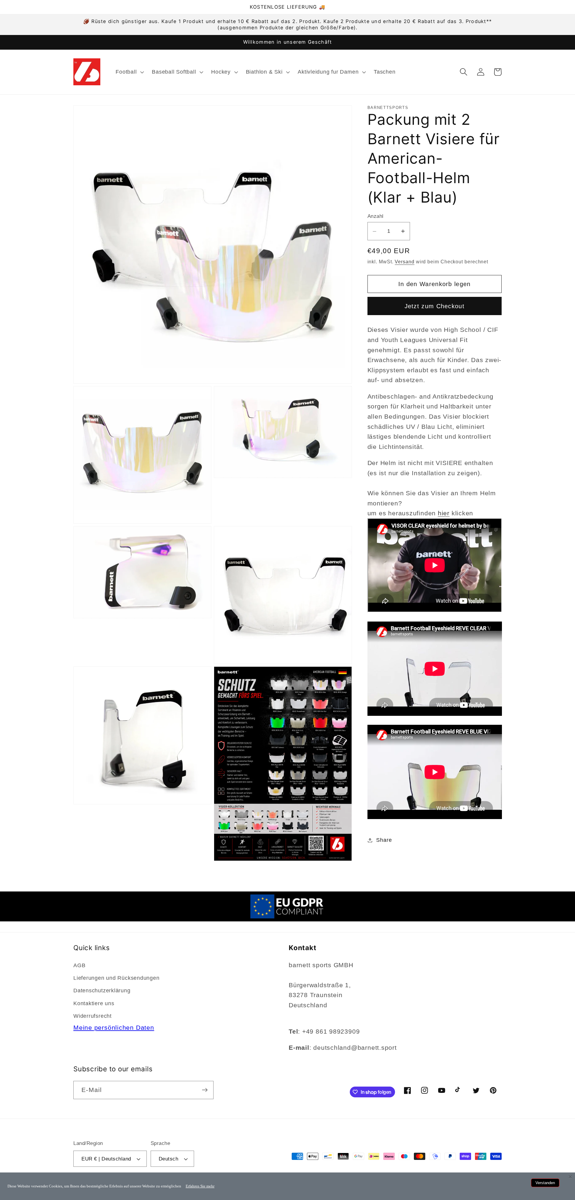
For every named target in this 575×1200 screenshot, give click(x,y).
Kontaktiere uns (93, 1003)
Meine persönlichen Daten (113, 1027)
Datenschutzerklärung (102, 991)
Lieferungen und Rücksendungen (116, 978)
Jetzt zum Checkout (434, 306)
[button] (129, 72)
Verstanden (545, 1183)
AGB (79, 965)
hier (444, 513)
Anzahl (375, 216)
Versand (404, 261)
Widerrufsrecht (92, 1016)
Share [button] (384, 840)
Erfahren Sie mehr (200, 1186)
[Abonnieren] (204, 1090)
